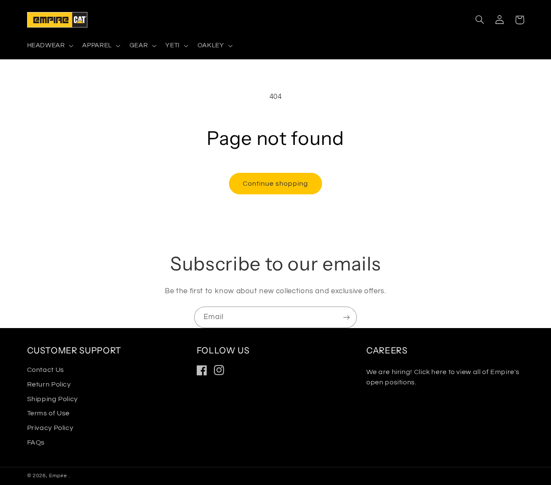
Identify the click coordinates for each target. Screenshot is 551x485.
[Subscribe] (346, 317)
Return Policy (49, 384)
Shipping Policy (52, 399)
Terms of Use (48, 413)
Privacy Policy (50, 427)
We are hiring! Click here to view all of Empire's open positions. (443, 376)
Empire (58, 475)
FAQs (36, 442)
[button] (49, 46)
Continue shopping (276, 183)
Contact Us (45, 369)
